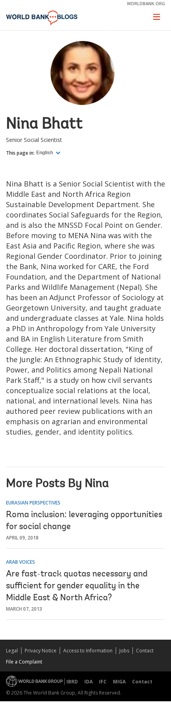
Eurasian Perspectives (33, 502)
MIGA (119, 681)
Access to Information (88, 650)
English (45, 152)
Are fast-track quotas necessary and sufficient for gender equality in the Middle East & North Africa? (77, 586)
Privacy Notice (40, 650)
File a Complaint (24, 661)
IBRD (72, 681)
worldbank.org (146, 3)
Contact (145, 650)
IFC (103, 681)
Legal (12, 650)
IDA (88, 681)
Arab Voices (20, 562)
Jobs (124, 650)
